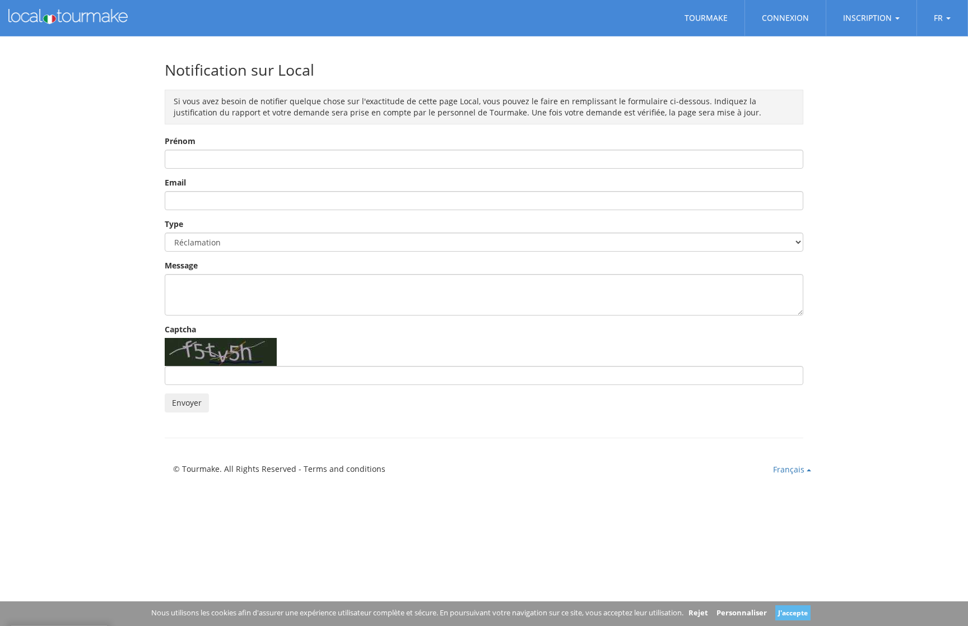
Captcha (180, 329)
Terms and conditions (344, 468)
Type (174, 224)
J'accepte (793, 613)
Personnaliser (741, 613)
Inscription (867, 17)
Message (181, 265)
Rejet (698, 613)
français (790, 469)
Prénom (180, 141)
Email (175, 182)
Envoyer (187, 402)
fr (938, 17)
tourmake (706, 17)
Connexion (785, 17)
